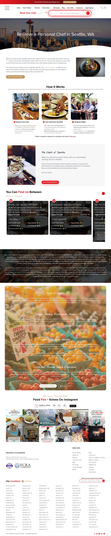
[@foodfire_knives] (36, 405)
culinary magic (36, 319)
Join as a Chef (76, 460)
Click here (73, 136)
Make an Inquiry (93, 460)
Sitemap (91, 467)
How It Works (76, 453)
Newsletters (92, 472)
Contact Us (92, 455)
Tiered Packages (77, 467)
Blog (90, 453)
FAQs (74, 462)
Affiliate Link (92, 465)
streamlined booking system (28, 125)
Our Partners (92, 462)
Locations (91, 469)
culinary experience (50, 67)
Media (74, 469)
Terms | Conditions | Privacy (97, 457)
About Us (75, 455)
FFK (7, 61)
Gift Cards (75, 465)
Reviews (74, 457)
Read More (33, 212)
